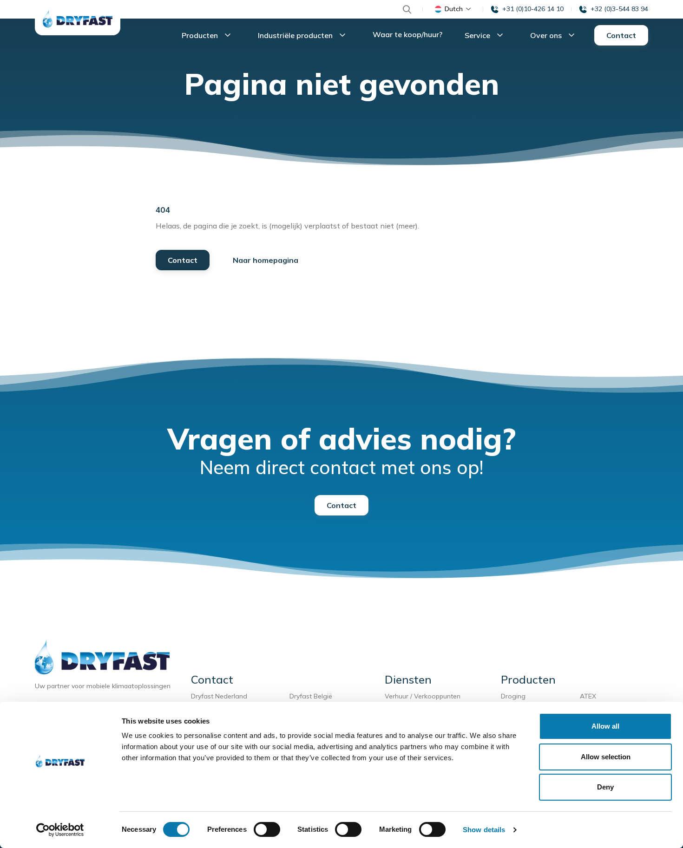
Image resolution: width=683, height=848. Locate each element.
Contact (621, 35)
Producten (201, 35)
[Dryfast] (77, 18)
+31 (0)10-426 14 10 (533, 9)
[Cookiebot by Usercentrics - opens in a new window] (60, 830)
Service (478, 35)
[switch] (267, 829)
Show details (484, 830)
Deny (605, 787)
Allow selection (605, 757)
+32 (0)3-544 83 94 (619, 9)
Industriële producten (296, 35)
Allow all (605, 726)
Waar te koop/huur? (407, 34)
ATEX (588, 696)
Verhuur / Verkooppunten (422, 696)
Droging (515, 696)
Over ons (547, 35)
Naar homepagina (265, 260)
